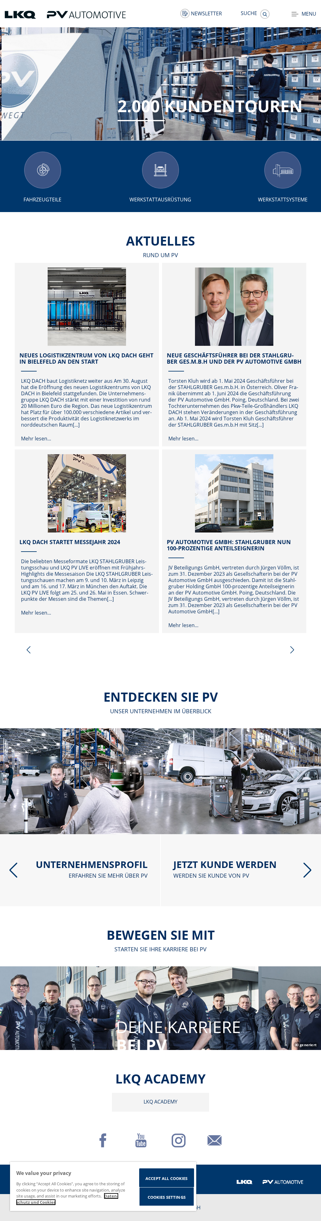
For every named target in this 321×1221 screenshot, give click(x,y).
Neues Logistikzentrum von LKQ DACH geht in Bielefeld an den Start (86, 358)
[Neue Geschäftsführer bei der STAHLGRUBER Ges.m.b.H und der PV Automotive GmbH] (234, 307)
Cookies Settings (167, 1197)
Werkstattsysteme (283, 199)
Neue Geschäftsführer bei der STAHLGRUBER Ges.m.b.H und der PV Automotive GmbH (234, 358)
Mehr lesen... (36, 438)
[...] (76, 424)
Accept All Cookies (166, 1178)
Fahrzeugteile (42, 199)
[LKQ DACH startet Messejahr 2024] (87, 493)
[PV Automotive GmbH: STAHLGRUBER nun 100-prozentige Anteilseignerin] (234, 493)
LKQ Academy (160, 1101)
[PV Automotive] (86, 14)
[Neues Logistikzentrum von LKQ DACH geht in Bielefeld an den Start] (87, 307)
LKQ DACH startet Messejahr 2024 (69, 542)
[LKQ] (21, 14)
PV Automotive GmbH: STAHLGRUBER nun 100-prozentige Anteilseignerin (229, 545)
